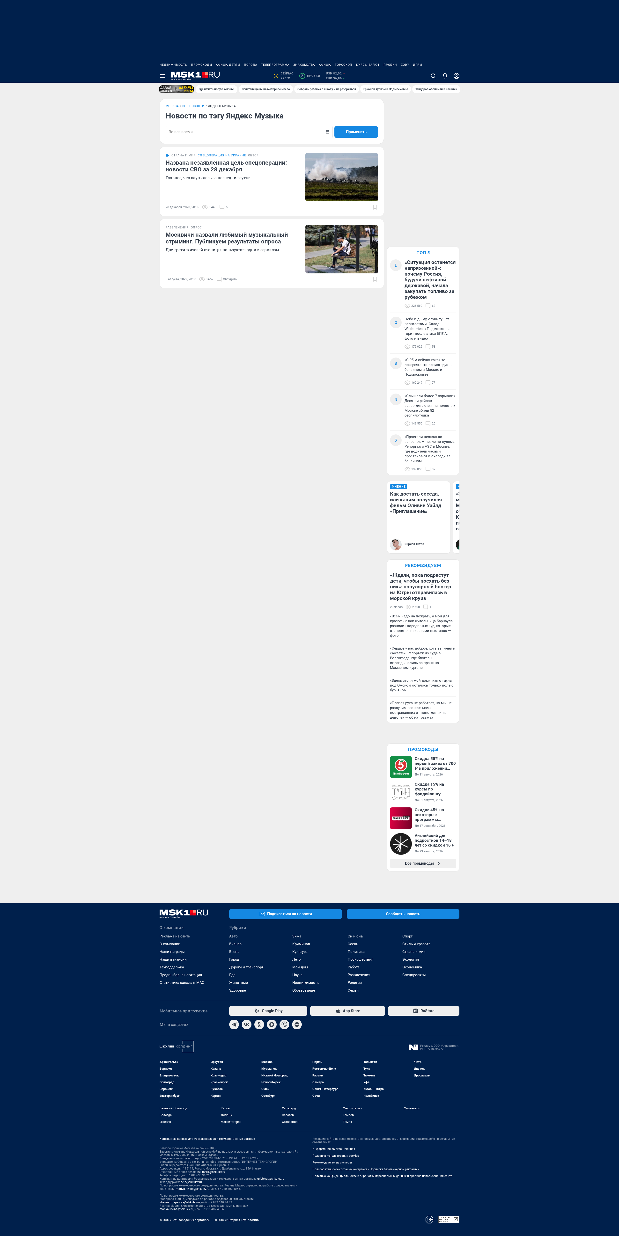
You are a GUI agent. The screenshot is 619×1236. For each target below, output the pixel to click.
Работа (354, 967)
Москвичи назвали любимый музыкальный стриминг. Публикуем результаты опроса (227, 238)
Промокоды (201, 64)
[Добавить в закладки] (375, 207)
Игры (417, 64)
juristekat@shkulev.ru (270, 1178)
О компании (170, 944)
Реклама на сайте (175, 936)
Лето (296, 959)
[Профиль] (456, 76)
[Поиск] (433, 76)
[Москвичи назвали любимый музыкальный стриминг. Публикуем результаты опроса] (341, 249)
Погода (250, 64)
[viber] (284, 1024)
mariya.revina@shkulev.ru (192, 1189)
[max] (272, 1024)
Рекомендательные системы (332, 1162)
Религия (355, 982)
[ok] (259, 1024)
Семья (353, 990)
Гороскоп (343, 64)
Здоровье (237, 990)
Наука (297, 975)
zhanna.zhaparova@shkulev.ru (180, 1202)
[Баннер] (176, 89)
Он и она (355, 936)
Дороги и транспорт (246, 967)
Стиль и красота (416, 944)
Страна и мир (413, 952)
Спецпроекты (414, 975)
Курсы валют (368, 64)
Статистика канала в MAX (182, 982)
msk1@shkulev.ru (213, 1172)
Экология (410, 959)
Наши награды (172, 952)
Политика (356, 952)
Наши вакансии (173, 959)
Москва (172, 106)
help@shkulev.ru (191, 1182)
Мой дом (300, 967)
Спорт (407, 936)
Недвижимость (173, 64)
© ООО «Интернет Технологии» (236, 1220)
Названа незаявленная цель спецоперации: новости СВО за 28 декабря (226, 166)
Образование (303, 990)
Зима (296, 936)
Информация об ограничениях (333, 1149)
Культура (300, 952)
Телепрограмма (275, 64)
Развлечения (359, 975)
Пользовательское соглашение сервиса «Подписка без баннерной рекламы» (365, 1169)
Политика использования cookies (335, 1155)
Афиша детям (228, 64)
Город (234, 959)
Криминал (301, 944)
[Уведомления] (445, 76)
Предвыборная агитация (181, 975)
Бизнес (235, 944)
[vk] (246, 1024)
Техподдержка (172, 967)
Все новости (193, 106)
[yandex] (297, 1024)
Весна (234, 952)
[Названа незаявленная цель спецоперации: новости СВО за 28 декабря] (341, 177)
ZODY (405, 64)
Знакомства (304, 64)
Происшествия (360, 959)
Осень (353, 944)
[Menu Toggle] (162, 76)
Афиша (325, 64)
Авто (233, 936)
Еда (232, 975)
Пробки (390, 64)
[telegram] (234, 1024)
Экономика (412, 967)
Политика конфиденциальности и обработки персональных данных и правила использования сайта (382, 1176)
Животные (238, 982)
